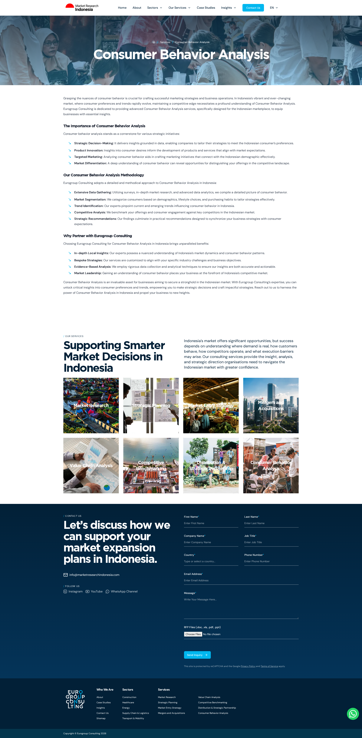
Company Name (195, 535)
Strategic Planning (167, 702)
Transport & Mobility (133, 718)
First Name (191, 516)
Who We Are (105, 690)
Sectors (152, 8)
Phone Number (254, 555)
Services (165, 42)
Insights (226, 8)
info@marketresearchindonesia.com (94, 575)
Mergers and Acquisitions (171, 713)
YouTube (97, 591)
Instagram (76, 591)
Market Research (167, 697)
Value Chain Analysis (209, 697)
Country (189, 555)
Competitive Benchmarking (212, 702)
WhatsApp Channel (124, 591)
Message (190, 593)
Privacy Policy (248, 666)
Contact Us (253, 7)
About (137, 8)
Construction (129, 697)
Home (122, 8)
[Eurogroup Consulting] (80, 7)
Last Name (251, 516)
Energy (126, 707)
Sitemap (101, 718)
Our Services (177, 8)
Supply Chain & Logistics (135, 713)
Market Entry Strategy (169, 707)
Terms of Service (269, 666)
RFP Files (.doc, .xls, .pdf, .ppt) (202, 627)
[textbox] (241, 607)
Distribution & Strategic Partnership (217, 707)
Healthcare (128, 702)
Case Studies (206, 8)
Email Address (193, 574)
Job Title (250, 535)
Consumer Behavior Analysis (213, 713)
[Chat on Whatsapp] (353, 714)
